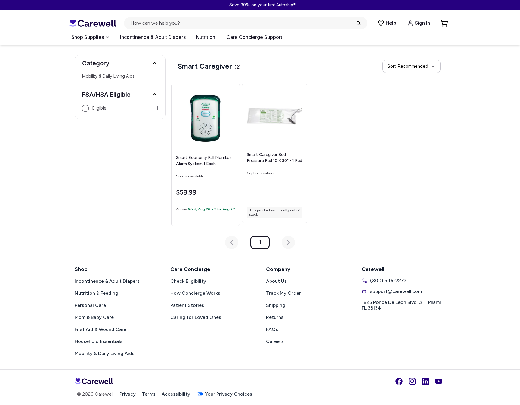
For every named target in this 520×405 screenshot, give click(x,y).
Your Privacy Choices (228, 394)
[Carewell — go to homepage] (92, 23)
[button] (120, 63)
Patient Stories (187, 305)
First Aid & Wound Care (100, 329)
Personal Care (90, 305)
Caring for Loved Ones (195, 317)
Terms (149, 394)
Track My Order (283, 293)
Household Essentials (98, 341)
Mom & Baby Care (94, 317)
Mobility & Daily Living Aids (108, 76)
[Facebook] (399, 381)
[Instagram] (412, 381)
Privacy (127, 394)
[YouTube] (438, 381)
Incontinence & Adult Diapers (153, 37)
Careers (275, 341)
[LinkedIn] (425, 381)
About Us (276, 281)
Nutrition (205, 37)
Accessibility (176, 394)
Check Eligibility (188, 281)
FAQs (272, 329)
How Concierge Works (195, 293)
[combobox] (411, 66)
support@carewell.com (396, 291)
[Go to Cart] (444, 23)
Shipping (275, 305)
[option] (120, 108)
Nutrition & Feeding (96, 293)
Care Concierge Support (254, 37)
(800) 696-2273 (388, 280)
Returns (274, 317)
